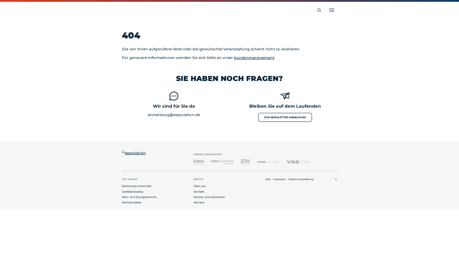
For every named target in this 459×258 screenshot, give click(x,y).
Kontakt (199, 191)
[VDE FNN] (298, 161)
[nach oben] (336, 179)
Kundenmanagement (254, 58)
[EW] (245, 161)
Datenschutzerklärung (300, 179)
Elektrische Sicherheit (136, 186)
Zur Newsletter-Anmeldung (285, 117)
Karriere (199, 202)
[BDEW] (199, 161)
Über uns (200, 186)
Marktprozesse (131, 202)
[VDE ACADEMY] (268, 161)
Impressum (279, 179)
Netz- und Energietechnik (139, 197)
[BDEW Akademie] (222, 161)
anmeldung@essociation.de (174, 115)
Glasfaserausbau (132, 191)
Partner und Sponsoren (209, 197)
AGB (267, 179)
